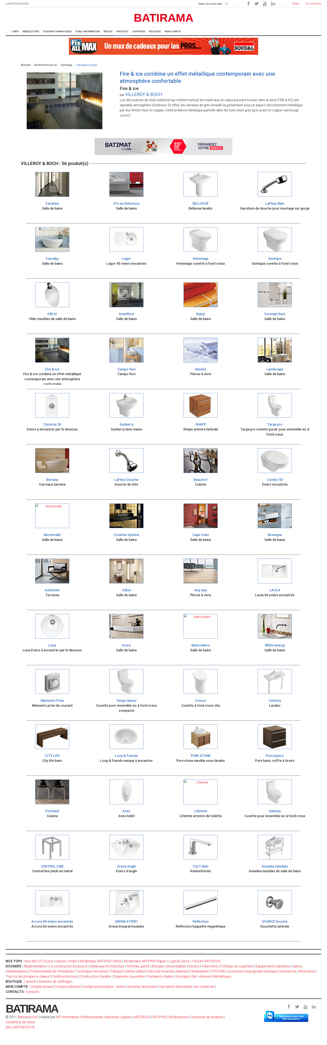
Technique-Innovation (92, 971)
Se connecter (204, 987)
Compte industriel (68, 987)
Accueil (25, 65)
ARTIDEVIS (142, 1017)
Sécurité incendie (161, 971)
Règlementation (35, 966)
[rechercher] (226, 3)
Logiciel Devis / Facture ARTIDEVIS (195, 961)
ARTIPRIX (159, 1017)
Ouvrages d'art (186, 976)
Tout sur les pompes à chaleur (28, 976)
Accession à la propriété (245, 971)
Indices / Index (66, 961)
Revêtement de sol (45, 64)
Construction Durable (95, 976)
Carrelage (66, 64)
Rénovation (307, 971)
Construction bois (65, 976)
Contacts (32, 992)
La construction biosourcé (68, 966)
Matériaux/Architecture (107, 966)
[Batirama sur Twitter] (256, 4)
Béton (141, 971)
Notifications (178, 1017)
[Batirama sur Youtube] (265, 4)
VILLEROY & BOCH (143, 94)
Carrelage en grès (86, 64)
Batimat (182, 971)
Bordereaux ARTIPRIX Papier (145, 961)
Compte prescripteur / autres (104, 987)
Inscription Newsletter (175, 987)
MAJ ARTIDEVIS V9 (20, 1027)
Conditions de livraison (206, 1017)
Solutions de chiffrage (54, 981)
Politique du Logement (237, 966)
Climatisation (199, 971)
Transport (117, 971)
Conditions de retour (20, 1022)
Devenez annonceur (142, 987)
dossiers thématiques (215, 976)
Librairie (30, 981)
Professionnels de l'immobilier (52, 971)
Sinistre (193, 966)
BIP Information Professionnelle (79, 1017)
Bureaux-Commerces (280, 971)
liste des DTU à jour (38, 961)
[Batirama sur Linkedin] (273, 4)
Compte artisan (41, 987)
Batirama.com (28, 1017)
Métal (130, 971)
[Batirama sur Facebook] (248, 4)
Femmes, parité (138, 966)
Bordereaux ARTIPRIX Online (100, 961)
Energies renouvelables (169, 966)
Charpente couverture (129, 976)
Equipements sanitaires (273, 966)
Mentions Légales (118, 1017)
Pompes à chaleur (160, 976)
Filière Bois (210, 966)
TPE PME (218, 971)
